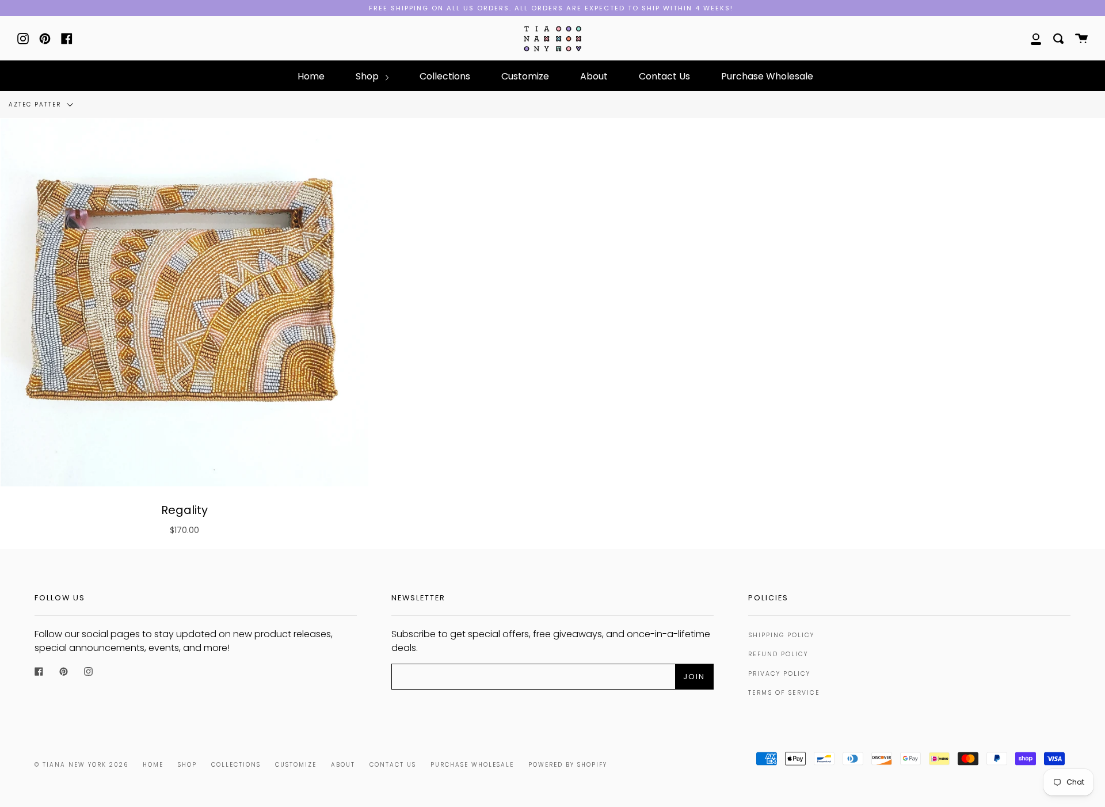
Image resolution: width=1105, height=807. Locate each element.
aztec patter (36, 104)
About (594, 76)
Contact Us (664, 76)
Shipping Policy (781, 635)
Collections (445, 76)
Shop (368, 76)
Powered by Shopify (567, 764)
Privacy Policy (779, 673)
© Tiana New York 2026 (81, 764)
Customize (525, 76)
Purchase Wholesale (767, 76)
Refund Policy (778, 654)
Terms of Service (784, 692)
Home (311, 76)
